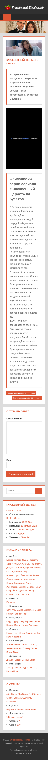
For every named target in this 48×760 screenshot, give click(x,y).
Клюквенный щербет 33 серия (22, 393)
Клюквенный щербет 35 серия (26, 398)
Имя (8, 460)
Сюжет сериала (14, 510)
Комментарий (14, 419)
